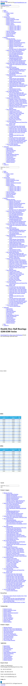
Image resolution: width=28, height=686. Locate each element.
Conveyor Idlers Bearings (9, 589)
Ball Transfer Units (7, 572)
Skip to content (4, 1)
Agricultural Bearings (8, 568)
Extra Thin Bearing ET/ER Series (14, 522)
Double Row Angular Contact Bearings (15, 552)
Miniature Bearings (7, 493)
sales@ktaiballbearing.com (20, 2)
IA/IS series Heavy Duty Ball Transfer (15, 577)
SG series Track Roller (11, 563)
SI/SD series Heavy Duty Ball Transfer (15, 579)
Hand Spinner (6, 645)
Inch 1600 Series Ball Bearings (13, 505)
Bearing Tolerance (7, 615)
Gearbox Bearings (7, 657)
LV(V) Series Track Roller (12, 562)
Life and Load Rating (8, 618)
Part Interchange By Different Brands (14, 502)
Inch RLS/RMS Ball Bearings (13, 507)
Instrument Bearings (8, 658)
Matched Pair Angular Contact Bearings (15, 554)
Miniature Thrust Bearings (12, 499)
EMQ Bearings (6, 647)
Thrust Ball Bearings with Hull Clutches (15, 535)
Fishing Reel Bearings (8, 653)
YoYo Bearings (6, 654)
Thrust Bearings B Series (12, 538)
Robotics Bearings (7, 660)
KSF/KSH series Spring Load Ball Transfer (16, 580)
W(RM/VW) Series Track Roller (13, 561)
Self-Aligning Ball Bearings (9, 540)
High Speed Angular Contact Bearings (15, 550)
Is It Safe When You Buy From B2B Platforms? (14, 598)
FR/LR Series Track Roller (12, 567)
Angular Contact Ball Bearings (10, 547)
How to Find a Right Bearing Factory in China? (14, 602)
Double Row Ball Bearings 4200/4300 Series (16, 517)
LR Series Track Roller (11, 558)
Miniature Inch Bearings (11, 495)
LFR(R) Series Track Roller (12, 559)
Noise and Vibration (8, 619)
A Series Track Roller (11, 565)
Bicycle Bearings (7, 649)
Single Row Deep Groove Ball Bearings (12, 503)
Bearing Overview (7, 609)
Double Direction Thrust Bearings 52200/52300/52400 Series (14, 532)
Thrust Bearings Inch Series (12, 539)
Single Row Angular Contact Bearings (15, 549)
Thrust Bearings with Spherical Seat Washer (16, 536)
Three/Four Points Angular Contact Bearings (16, 556)
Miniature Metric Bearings (12, 494)
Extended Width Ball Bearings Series (14, 513)
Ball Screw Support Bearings (13, 553)
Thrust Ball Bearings (8, 526)
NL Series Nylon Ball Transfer (13, 588)
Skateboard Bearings (8, 648)
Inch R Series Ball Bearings (12, 504)
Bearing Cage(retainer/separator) (10, 612)
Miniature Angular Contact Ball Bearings (15, 500)
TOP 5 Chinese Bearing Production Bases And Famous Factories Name (14, 600)
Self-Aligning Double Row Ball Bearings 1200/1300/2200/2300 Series (15, 542)
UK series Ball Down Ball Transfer (14, 582)
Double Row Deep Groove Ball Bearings (12, 516)
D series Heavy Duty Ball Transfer (14, 584)
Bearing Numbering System (9, 610)
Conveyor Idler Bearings (12, 590)
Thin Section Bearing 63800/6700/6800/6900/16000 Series (14, 520)
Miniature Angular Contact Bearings (14, 548)
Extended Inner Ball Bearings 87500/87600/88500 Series (13, 511)
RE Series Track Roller (11, 566)
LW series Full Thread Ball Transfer (14, 586)
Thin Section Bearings (8, 518)
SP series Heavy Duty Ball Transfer (14, 575)
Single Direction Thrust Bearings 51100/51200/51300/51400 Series (14, 529)
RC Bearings (6, 651)
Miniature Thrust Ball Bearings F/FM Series (16, 527)
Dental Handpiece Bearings (9, 652)
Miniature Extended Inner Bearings (14, 496)
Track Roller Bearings (8, 557)
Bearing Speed (6, 620)
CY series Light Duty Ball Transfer (14, 573)
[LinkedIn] (1, 682)
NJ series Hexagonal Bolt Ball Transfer (15, 585)
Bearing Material (7, 611)
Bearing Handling (7, 621)
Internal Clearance (7, 616)
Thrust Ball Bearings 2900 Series (13, 534)
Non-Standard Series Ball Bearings (14, 514)
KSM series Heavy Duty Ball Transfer (15, 576)
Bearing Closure (7, 614)
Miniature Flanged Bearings (12, 498)
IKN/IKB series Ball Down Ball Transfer (15, 581)
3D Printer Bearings (7, 656)
